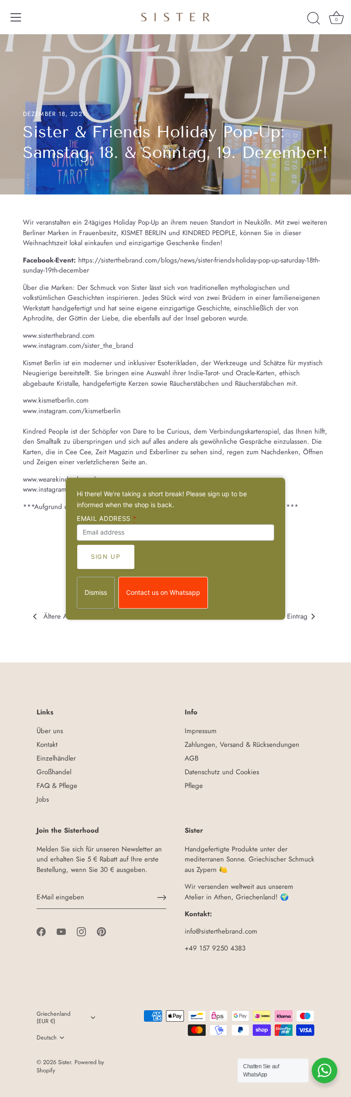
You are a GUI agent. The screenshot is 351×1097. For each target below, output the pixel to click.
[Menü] (16, 17)
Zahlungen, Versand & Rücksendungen (242, 745)
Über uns (50, 731)
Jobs (43, 799)
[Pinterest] (101, 931)
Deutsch (47, 1037)
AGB (191, 758)
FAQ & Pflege (57, 786)
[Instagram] (81, 931)
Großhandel (54, 772)
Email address (107, 518)
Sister (64, 1062)
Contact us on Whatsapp (163, 592)
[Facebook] (41, 931)
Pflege (194, 786)
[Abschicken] (161, 897)
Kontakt (47, 745)
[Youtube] (61, 931)
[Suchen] (313, 19)
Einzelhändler (56, 758)
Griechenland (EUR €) (53, 1017)
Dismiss (96, 592)
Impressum (201, 731)
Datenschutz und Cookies (222, 772)
